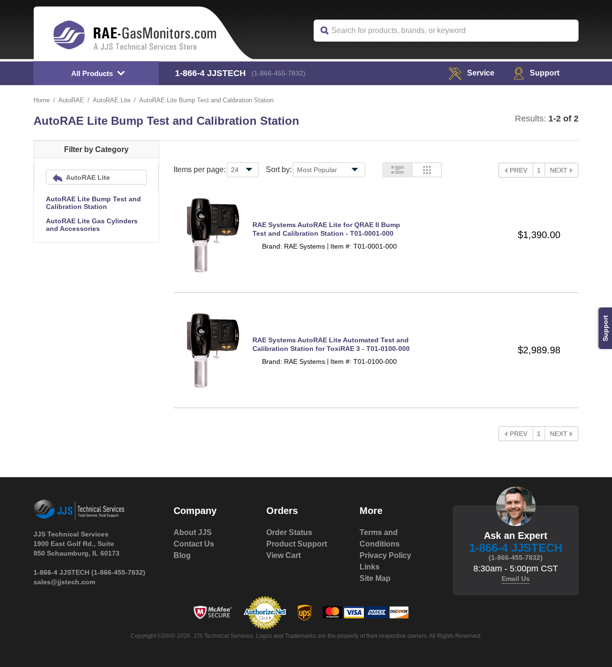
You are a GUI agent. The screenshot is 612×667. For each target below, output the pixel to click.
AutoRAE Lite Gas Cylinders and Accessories (92, 224)
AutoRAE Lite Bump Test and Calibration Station (93, 202)
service (480, 73)
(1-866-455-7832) (278, 73)
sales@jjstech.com (64, 582)
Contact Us (194, 544)
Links (370, 567)
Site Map (375, 578)
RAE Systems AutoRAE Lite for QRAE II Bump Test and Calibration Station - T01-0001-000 (326, 229)
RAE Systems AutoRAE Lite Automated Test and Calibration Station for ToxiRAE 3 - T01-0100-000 (331, 344)
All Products (92, 73)
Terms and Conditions (380, 538)
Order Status (289, 532)
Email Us (516, 578)
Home (41, 100)
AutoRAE (71, 100)
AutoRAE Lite (112, 100)
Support (544, 73)
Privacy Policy (385, 555)
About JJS (193, 532)
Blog (182, 555)
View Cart (283, 555)
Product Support (296, 544)
